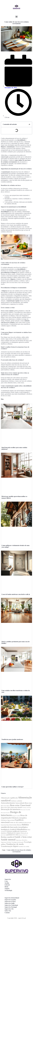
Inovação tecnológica (19, 827)
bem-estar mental (16, 807)
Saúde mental (8, 839)
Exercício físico (5, 825)
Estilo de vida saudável (16, 822)
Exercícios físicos (15, 825)
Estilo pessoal (27, 822)
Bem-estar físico (6, 807)
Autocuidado (19, 803)
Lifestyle (7, 885)
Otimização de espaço (13, 833)
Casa (3, 850)
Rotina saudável (7, 837)
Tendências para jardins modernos (12, 739)
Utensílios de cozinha (23, 846)
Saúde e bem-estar (23, 837)
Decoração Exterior (5, 812)
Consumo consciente (26, 807)
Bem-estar (28, 803)
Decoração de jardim (25, 809)
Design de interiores (11, 814)
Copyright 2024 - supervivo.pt (16, 918)
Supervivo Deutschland (12, 898)
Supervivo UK (9, 909)
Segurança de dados (6, 842)
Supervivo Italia (9, 903)
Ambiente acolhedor (16, 801)
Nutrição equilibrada (13, 831)
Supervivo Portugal (11, 907)
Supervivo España (10, 899)
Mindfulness (22, 829)
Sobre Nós (8, 911)
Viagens (7, 888)
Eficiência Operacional (8, 820)
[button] (16, 16)
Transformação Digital (9, 846)
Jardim (7, 883)
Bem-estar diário (5, 805)
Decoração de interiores (10, 809)
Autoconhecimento (8, 803)
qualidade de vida (12, 835)
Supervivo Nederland (11, 905)
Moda (6, 886)
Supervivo (8, 879)
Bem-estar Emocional (20, 805)
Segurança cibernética (21, 840)
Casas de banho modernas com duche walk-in (15, 594)
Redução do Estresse (22, 834)
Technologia (8, 890)
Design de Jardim (16, 815)
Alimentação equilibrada (9, 798)
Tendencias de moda (15, 844)
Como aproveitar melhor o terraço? (12, 787)
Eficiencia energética (19, 818)
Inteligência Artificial (8, 829)
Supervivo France (10, 901)
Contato (7, 912)
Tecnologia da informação (18, 842)
